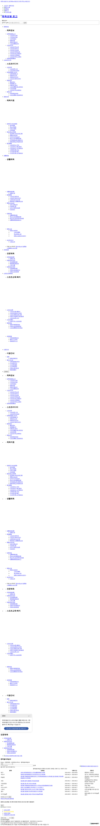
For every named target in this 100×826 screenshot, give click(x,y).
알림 (8, 356)
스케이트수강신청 (15, 199)
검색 (25, 22)
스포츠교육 (10, 310)
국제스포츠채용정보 (15, 326)
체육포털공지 (14, 358)
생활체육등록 (10, 191)
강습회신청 (13, 206)
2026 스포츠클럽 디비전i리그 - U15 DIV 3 (32, 787)
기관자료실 (13, 38)
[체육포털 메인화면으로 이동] (9, 16)
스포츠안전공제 (14, 50)
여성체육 (12, 130)
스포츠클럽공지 (14, 43)
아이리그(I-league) (15, 137)
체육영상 (9, 80)
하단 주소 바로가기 (24, 1)
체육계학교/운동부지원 (16, 141)
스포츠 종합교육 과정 (16, 314)
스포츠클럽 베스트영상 (16, 87)
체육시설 (9, 229)
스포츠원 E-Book (14, 70)
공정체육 (9, 336)
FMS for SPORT (11, 246)
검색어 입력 (5, 22)
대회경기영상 (14, 85)
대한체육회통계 (11, 58)
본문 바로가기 (5, 1)
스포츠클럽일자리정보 (16, 328)
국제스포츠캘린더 (15, 270)
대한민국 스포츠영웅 (16, 321)
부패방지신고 (14, 341)
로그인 (6, 5)
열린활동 (9, 143)
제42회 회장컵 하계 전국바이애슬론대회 (32, 794)
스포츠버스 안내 (14, 145)
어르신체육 (13, 128)
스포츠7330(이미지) (15, 78)
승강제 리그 (10, 240)
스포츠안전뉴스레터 (15, 56)
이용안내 (6, 349)
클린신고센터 (14, 339)
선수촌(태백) (13, 366)
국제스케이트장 (14, 368)
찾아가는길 (10, 360)
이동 (12, 817)
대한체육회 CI (14, 73)
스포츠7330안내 (14, 196)
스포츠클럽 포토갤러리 (16, 95)
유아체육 (12, 125)
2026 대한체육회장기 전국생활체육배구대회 (33, 772)
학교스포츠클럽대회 (15, 138)
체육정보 (6, 26)
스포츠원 (9, 67)
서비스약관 (7, 810)
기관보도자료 (14, 37)
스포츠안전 (10, 45)
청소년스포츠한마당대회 (17, 218)
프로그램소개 (14, 204)
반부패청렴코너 (14, 338)
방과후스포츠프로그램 (16, 133)
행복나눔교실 (14, 135)
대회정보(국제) (11, 266)
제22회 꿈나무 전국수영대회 (28, 783)
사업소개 (12, 241)
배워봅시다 (13, 83)
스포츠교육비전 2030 (16, 313)
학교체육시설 (17, 234)
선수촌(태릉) (13, 365)
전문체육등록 (10, 257)
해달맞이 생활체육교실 (16, 201)
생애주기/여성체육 (12, 123)
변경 (10, 797)
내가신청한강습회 (15, 208)
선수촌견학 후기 (14, 151)
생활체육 (6, 155)
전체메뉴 (6, 371)
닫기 (29, 716)
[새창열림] (7, 7)
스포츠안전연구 (14, 48)
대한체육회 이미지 (12, 72)
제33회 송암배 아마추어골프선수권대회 (31, 791)
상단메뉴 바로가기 (14, 1)
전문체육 (6, 249)
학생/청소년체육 (11, 132)
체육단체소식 (14, 42)
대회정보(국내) (11, 260)
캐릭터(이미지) (14, 77)
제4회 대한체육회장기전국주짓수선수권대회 (33, 774)
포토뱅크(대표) (14, 93)
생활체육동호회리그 (15, 220)
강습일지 (12, 209)
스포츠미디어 (7, 60)
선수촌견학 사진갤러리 (16, 153)
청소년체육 (13, 127)
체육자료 (12, 40)
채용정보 (9, 323)
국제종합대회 (14, 268)
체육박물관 (13, 369)
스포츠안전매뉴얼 (15, 52)
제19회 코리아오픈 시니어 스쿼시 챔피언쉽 (32, 789)
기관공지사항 (14, 35)
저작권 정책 (7, 813)
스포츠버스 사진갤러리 (16, 148)
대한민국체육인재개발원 (17, 316)
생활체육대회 (14, 215)
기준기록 (12, 265)
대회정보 (9, 213)
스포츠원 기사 (14, 69)
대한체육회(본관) (15, 361)
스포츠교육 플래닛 (15, 311)
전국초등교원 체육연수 (16, 140)
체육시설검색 (14, 230)
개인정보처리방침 (9, 811)
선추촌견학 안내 (14, 150)
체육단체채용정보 (15, 324)
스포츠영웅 (13, 88)
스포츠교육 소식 (14, 318)
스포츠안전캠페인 (15, 55)
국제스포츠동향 (14, 271)
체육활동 (9, 195)
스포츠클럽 (17, 232)
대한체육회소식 (11, 34)
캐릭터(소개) (13, 75)
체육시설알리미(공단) (20, 236)
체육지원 (6, 96)
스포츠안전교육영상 (15, 53)
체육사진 (9, 91)
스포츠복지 (10, 319)
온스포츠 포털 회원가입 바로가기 (16, 728)
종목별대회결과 (14, 263)
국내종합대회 (14, 262)
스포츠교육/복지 (8, 273)
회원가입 (11, 5)
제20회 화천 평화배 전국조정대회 (30, 780)
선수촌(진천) (13, 363)
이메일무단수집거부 (9, 814)
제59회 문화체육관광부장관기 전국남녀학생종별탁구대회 (36, 785)
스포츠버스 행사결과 (16, 146)
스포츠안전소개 (14, 47)
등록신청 (12, 193)
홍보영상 (12, 82)
